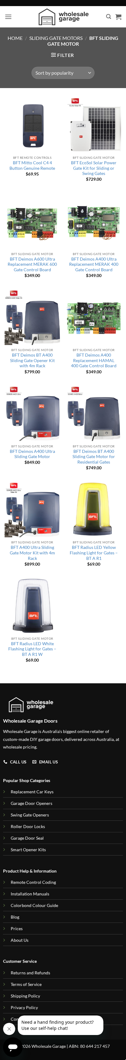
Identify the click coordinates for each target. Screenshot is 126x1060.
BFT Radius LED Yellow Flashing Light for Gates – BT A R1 (94, 552)
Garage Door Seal (27, 838)
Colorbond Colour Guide (34, 905)
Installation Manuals (30, 893)
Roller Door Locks (28, 826)
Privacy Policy (24, 1007)
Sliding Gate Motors (56, 38)
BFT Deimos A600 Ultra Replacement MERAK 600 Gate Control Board (32, 264)
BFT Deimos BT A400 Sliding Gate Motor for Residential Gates (93, 456)
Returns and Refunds (30, 972)
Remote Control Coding (33, 882)
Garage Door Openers (31, 803)
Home (15, 38)
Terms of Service (26, 984)
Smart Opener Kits (28, 849)
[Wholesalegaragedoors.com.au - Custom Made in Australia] (63, 17)
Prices (17, 928)
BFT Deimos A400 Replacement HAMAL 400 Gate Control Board (94, 360)
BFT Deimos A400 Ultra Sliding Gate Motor (32, 454)
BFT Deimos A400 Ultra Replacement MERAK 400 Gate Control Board (93, 264)
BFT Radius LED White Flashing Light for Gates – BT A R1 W (32, 649)
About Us (19, 940)
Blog (15, 916)
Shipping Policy (25, 995)
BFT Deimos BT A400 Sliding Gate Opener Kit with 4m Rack (32, 360)
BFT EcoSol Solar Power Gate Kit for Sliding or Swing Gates (94, 168)
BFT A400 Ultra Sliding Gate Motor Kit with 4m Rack (32, 552)
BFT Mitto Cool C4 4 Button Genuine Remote (32, 165)
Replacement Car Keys (32, 791)
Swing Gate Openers (30, 814)
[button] (8, 16)
